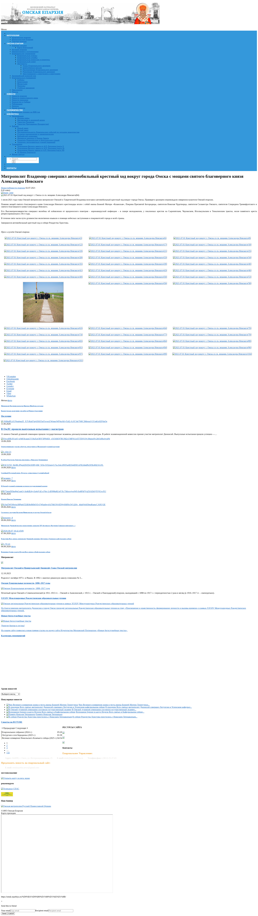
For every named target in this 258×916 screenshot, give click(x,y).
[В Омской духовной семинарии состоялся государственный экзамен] (38, 709)
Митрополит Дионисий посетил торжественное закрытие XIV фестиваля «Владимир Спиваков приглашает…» (38, 525)
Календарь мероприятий (13, 636)
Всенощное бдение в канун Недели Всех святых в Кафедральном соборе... (110, 712)
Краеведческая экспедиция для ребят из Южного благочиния (22, 411)
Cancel (11, 914)
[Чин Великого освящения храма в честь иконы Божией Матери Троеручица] (42, 705)
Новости (5, 188)
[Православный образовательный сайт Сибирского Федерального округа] (7, 795)
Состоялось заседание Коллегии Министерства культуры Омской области (26, 512)
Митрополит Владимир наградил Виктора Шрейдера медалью (22, 406)
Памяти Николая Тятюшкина (11, 499)
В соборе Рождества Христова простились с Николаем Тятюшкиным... (104, 717)
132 (8, 753)
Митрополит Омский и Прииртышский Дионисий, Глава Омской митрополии (39, 568)
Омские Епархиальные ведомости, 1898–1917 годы (25, 583)
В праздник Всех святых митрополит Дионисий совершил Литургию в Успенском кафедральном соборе (36, 539)
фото (10, 400)
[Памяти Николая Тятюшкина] (20, 714)
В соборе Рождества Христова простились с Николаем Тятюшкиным (24, 460)
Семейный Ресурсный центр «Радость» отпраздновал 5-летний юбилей (25, 473)
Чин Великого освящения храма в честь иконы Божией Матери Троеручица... (114, 705)
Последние (6, 416)
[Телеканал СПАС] (10, 789)
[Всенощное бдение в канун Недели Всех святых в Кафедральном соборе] (40, 712)
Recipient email (41, 910)
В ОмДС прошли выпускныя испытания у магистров (32, 429)
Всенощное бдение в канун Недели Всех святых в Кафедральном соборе (25, 552)
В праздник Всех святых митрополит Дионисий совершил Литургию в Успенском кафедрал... (148, 707)
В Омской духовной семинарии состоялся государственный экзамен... (104, 709)
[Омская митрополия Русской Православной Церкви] (26, 806)
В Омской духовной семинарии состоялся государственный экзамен (24, 486)
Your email (5, 910)
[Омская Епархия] (80, 22)
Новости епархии (17, 188)
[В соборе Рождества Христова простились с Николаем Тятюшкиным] (39, 717)
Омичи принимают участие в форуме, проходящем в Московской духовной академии (30, 446)
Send (4, 914)
